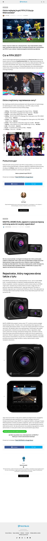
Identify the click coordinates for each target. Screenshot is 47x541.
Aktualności (5, 7)
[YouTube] (20, 538)
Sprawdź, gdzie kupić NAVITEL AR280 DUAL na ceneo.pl (14, 431)
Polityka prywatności (23, 534)
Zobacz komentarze (23, 210)
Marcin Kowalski (23, 465)
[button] (3, 2)
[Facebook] (30, 538)
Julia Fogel (23, 202)
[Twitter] (25, 538)
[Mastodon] (27, 538)
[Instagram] (22, 538)
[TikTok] (17, 538)
